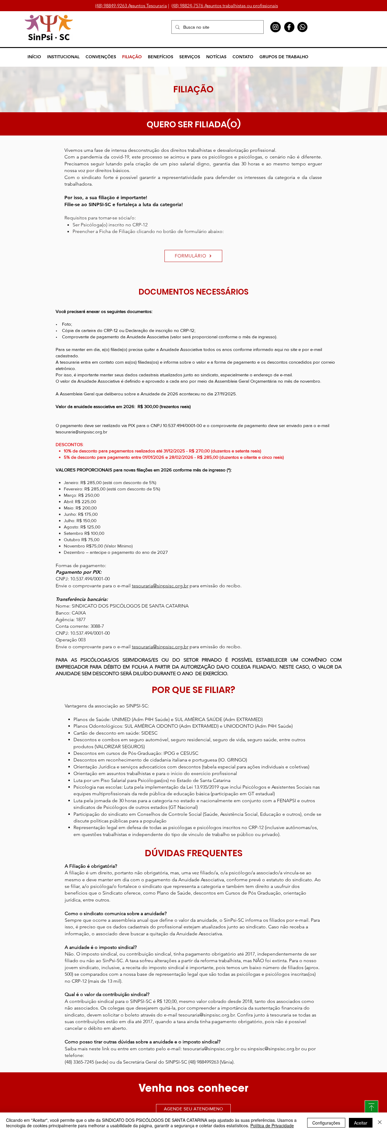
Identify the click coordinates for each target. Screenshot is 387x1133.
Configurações (326, 1123)
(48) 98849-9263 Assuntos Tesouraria (131, 5)
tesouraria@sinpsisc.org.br (81, 431)
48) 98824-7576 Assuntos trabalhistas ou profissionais (225, 5)
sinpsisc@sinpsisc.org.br (274, 1049)
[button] (63, 56)
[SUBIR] (371, 1107)
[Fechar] (379, 1122)
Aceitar (360, 1123)
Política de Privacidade (272, 1125)
